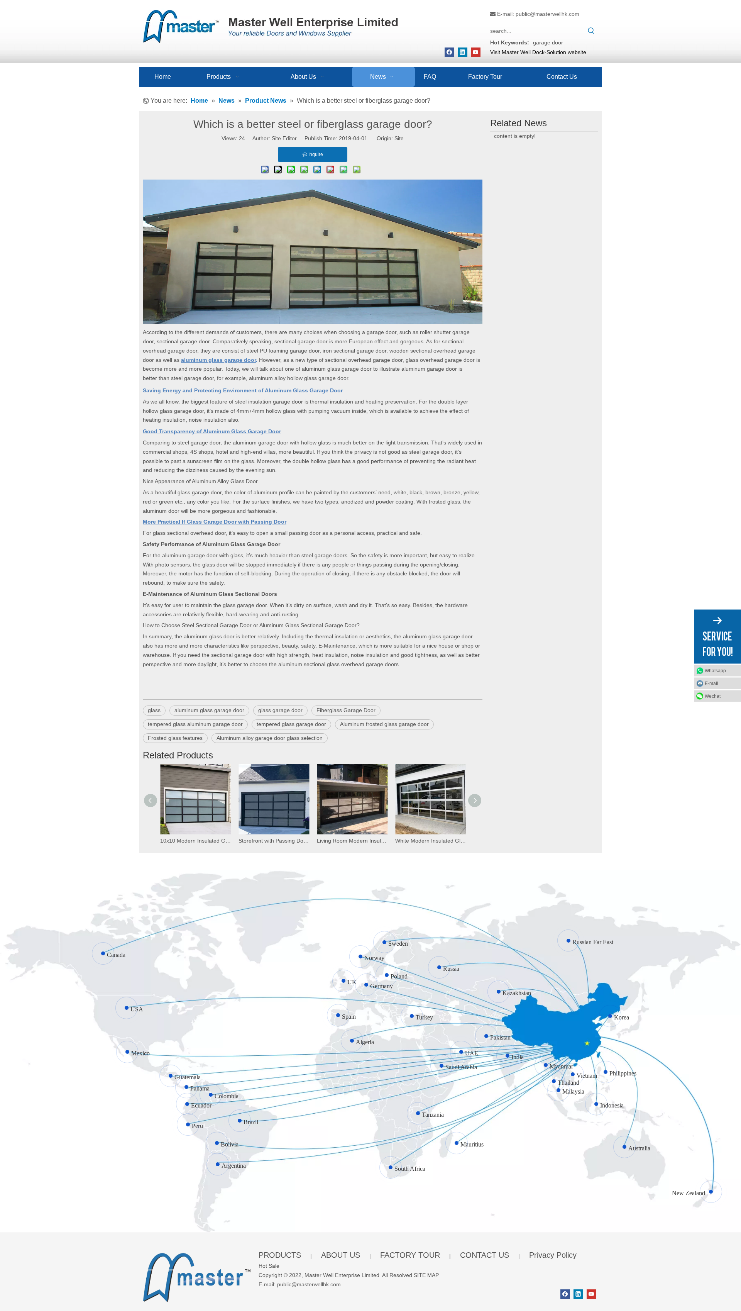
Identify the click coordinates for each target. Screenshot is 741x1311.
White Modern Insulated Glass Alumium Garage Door (430, 841)
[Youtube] (475, 52)
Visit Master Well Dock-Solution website (538, 52)
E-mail (711, 683)
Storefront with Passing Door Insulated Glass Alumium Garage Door (274, 841)
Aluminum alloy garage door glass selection (270, 738)
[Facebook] (449, 52)
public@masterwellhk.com (547, 14)
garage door (548, 42)
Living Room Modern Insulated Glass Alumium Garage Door (352, 841)
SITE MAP (426, 1275)
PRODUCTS (280, 1255)
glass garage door (280, 710)
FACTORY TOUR (410, 1255)
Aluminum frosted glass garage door (384, 724)
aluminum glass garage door (209, 710)
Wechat (713, 696)
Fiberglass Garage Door (346, 710)
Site (399, 138)
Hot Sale (269, 1266)
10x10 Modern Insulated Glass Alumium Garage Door (195, 841)
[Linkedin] (462, 52)
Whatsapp (715, 670)
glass (154, 710)
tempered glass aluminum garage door (195, 724)
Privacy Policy (553, 1255)
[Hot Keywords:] (591, 31)
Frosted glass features (175, 738)
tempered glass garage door (291, 724)
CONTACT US (484, 1255)
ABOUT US (340, 1255)
